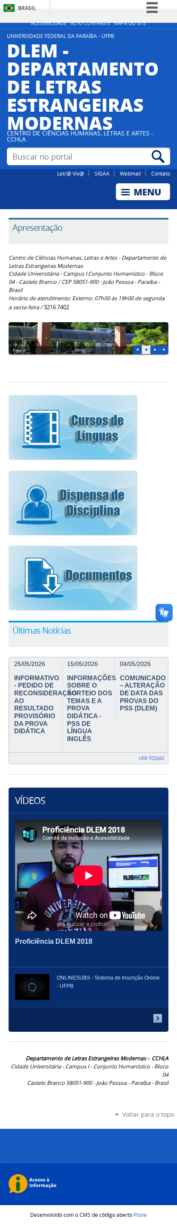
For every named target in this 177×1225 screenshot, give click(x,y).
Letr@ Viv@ (70, 173)
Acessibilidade (49, 23)
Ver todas (151, 758)
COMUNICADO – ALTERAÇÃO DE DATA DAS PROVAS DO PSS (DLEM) (143, 693)
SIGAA (102, 173)
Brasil (27, 8)
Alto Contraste (90, 23)
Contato (160, 173)
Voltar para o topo (148, 1114)
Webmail (130, 173)
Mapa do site (130, 23)
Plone (140, 1214)
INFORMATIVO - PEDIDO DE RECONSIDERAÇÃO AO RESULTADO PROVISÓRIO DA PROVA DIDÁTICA (45, 705)
